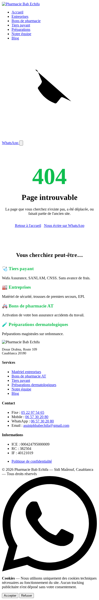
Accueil (17, 12)
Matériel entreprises (26, 372)
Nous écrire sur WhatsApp (64, 225)
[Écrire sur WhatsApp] (49, 570)
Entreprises (20, 16)
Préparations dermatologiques (34, 385)
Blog (15, 38)
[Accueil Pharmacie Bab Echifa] (21, 4)
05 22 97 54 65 (32, 412)
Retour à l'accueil (28, 225)
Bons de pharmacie (26, 21)
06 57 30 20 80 (36, 417)
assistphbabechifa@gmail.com (46, 425)
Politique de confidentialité (32, 461)
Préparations (21, 29)
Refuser (26, 595)
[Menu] (21, 143)
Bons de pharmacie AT (29, 376)
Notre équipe (21, 34)
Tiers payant (21, 25)
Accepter (10, 595)
